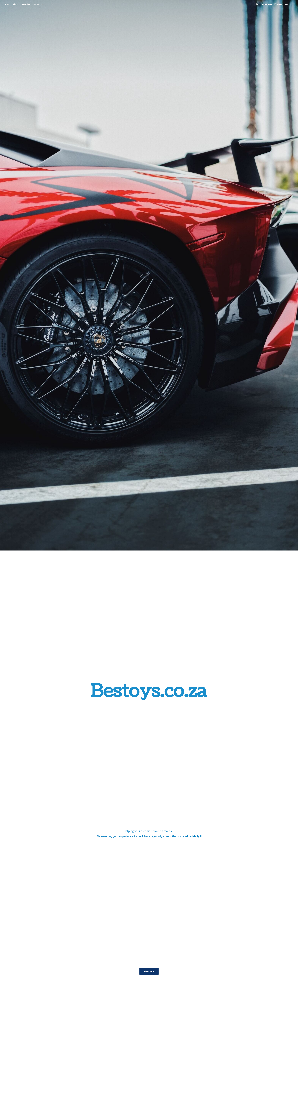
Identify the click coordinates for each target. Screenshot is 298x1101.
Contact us (38, 4)
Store (7, 4)
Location (26, 4)
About (15, 4)
